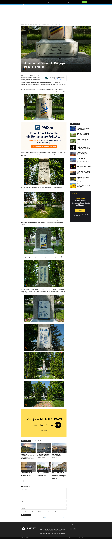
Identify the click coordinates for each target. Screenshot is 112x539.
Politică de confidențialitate (82, 537)
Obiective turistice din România (34, 24)
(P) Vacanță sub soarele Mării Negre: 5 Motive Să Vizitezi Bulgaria (43, 456)
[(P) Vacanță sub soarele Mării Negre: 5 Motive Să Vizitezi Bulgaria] (44, 448)
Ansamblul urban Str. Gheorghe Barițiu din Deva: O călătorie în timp (28, 474)
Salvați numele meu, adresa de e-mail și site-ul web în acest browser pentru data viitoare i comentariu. (44, 511)
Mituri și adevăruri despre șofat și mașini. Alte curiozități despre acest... (83, 179)
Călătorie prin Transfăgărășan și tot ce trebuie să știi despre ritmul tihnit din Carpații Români (27, 457)
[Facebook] (71, 529)
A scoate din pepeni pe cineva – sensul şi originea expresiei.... (83, 141)
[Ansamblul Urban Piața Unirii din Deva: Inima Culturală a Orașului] (44, 467)
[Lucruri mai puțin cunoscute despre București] (59, 448)
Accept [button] (84, 2)
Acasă (22, 24)
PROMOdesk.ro (62, 533)
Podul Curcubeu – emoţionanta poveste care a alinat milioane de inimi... (84, 160)
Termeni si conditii (72, 537)
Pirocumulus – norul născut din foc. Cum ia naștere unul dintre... (83, 172)
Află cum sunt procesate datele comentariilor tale (54, 517)
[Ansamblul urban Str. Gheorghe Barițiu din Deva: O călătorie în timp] (28, 467)
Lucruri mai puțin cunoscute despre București (57, 456)
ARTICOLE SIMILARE (26, 440)
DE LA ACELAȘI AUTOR (36, 440)
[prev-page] (22, 481)
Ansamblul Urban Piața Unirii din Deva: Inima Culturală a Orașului (43, 474)
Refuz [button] (75, 2)
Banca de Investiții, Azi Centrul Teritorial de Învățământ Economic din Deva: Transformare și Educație (59, 475)
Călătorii (26, 24)
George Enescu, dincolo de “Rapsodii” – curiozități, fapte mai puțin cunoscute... (84, 147)
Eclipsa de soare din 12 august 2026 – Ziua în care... (84, 165)
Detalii (80, 2)
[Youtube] (74, 529)
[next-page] (24, 481)
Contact (89, 537)
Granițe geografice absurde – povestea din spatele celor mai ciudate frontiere (84, 128)
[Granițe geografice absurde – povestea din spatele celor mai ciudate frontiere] (73, 128)
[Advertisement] (56, 15)
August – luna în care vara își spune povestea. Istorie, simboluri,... (83, 185)
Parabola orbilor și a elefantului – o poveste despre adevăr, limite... (82, 153)
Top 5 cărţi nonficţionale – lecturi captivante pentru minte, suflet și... (83, 134)
